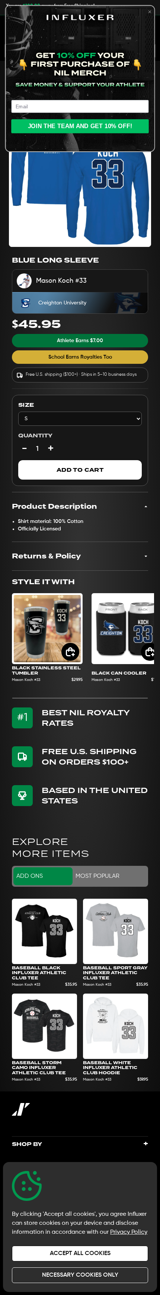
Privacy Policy (128, 1232)
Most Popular (97, 876)
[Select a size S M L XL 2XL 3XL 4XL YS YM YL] (80, 419)
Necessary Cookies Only (80, 1275)
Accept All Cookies (80, 1254)
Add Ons (29, 876)
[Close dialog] (150, 12)
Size (26, 405)
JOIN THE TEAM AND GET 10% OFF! (80, 126)
